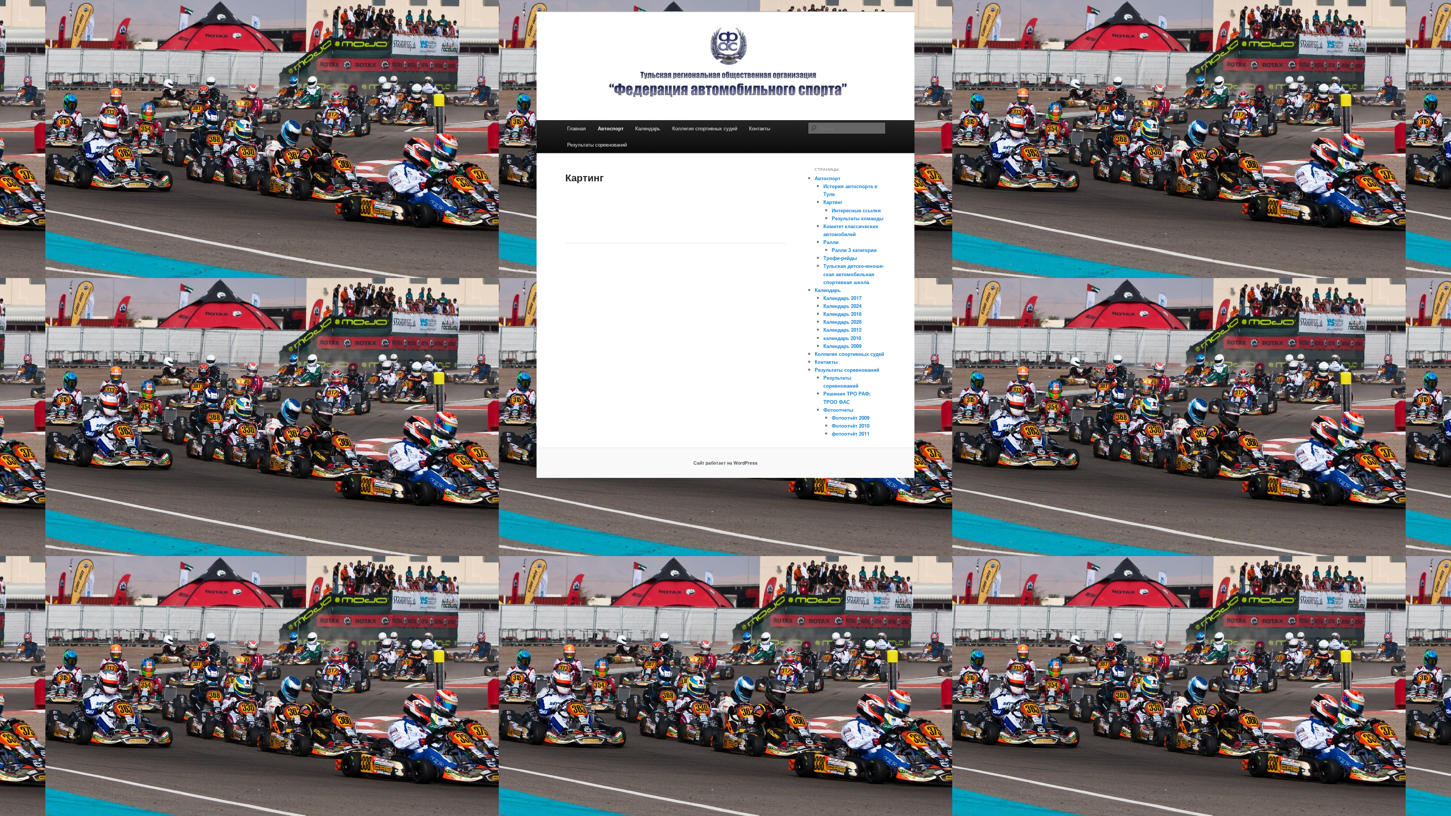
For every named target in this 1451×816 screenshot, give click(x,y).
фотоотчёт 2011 (850, 433)
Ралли (830, 242)
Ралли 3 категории (854, 249)
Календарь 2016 (842, 313)
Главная (576, 128)
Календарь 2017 (842, 297)
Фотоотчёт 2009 (850, 417)
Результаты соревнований (597, 144)
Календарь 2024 (842, 305)
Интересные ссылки (856, 210)
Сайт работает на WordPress (725, 462)
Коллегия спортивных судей (704, 128)
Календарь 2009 (842, 345)
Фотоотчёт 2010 (850, 425)
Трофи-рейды (840, 257)
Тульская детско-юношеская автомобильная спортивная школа (853, 273)
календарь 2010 (842, 338)
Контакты (759, 128)
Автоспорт (610, 128)
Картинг (832, 202)
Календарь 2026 (842, 321)
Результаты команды (857, 218)
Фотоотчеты (838, 409)
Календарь (647, 128)
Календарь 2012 (842, 329)
